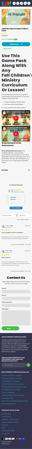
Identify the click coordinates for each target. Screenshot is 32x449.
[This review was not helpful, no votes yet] (28, 244)
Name (4, 288)
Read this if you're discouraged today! (15, 401)
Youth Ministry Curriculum (10, 381)
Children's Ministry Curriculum (12, 376)
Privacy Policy (6, 414)
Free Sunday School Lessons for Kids (14, 387)
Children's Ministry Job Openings (13, 395)
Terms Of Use (6, 417)
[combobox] (23, 219)
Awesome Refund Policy (10, 422)
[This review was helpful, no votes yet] (25, 244)
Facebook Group (7, 398)
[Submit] (28, 365)
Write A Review (16, 208)
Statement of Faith (8, 431)
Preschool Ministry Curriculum (12, 378)
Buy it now (7, 49)
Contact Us (6, 433)
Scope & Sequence (8, 392)
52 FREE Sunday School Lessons (12, 384)
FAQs (3, 428)
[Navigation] (28, 3)
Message (5, 309)
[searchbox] (8, 215)
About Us (5, 425)
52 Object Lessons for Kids (11, 390)
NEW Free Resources (9, 404)
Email (4, 295)
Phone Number (7, 302)
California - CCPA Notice (10, 419)
